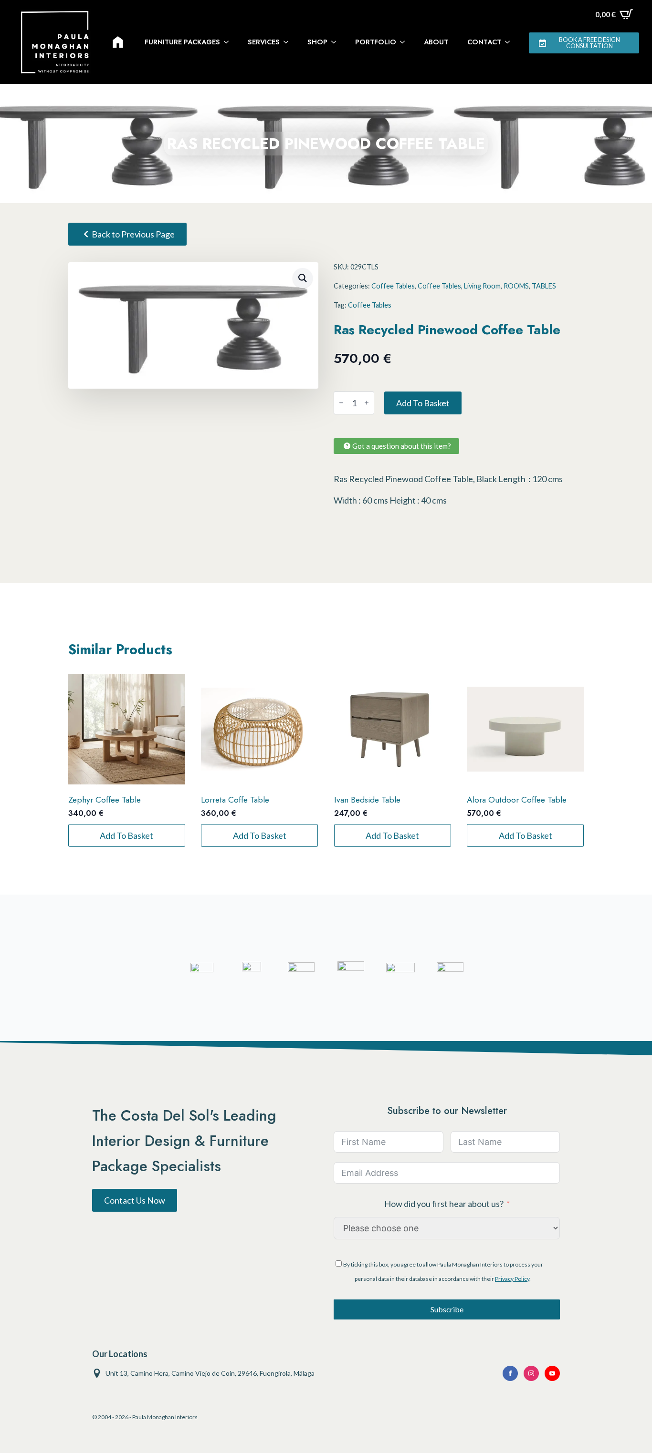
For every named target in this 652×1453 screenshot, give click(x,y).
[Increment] (366, 402)
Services (264, 42)
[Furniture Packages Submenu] (229, 42)
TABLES (544, 286)
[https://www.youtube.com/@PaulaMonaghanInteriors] (510, 1373)
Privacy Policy (512, 1278)
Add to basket (423, 403)
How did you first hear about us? (444, 1203)
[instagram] (531, 1373)
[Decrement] (341, 402)
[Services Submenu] (289, 42)
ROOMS (516, 286)
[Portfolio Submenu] (405, 42)
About (436, 42)
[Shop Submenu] (336, 42)
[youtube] (552, 1373)
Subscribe (447, 1309)
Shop (317, 42)
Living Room (482, 286)
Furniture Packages (182, 42)
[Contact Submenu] (510, 42)
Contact (484, 42)
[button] (303, 278)
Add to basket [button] (126, 835)
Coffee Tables (393, 286)
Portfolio (375, 42)
